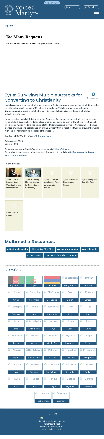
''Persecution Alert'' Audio (61, 255)
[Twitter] (49, 414)
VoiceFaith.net (62, 149)
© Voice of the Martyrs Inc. (52, 427)
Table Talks (52, 3)
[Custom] (55, 414)
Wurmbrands (89, 249)
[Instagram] (52, 414)
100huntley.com (43, 136)
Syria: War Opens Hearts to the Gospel (70, 182)
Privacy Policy (48, 429)
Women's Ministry (67, 249)
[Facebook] (46, 414)
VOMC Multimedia (17, 249)
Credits (59, 429)
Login (68, 7)
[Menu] (96, 14)
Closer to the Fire (42, 249)
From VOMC (34, 255)
